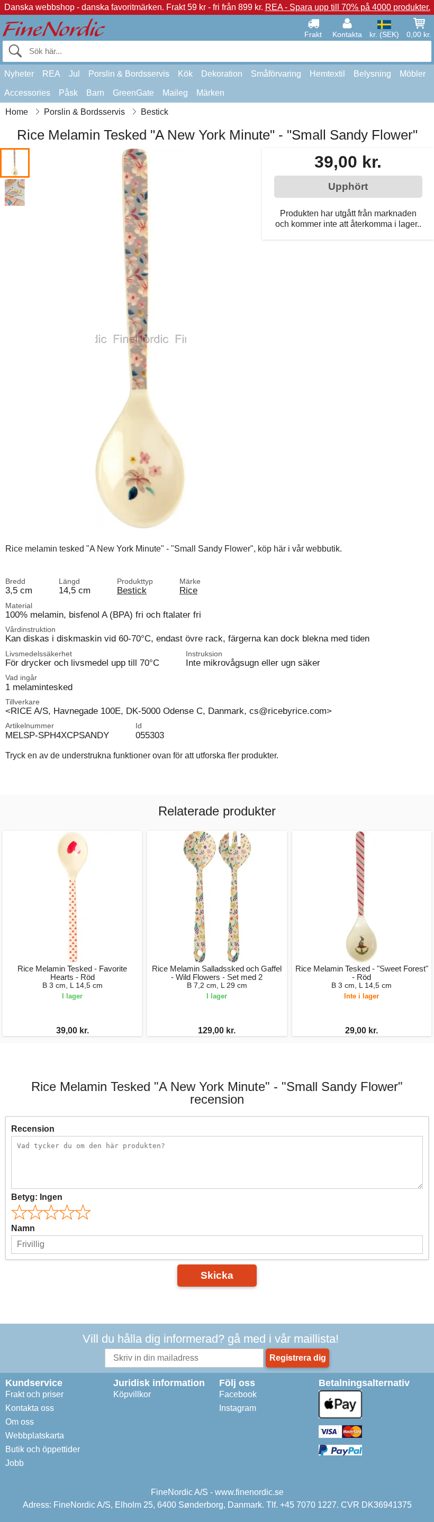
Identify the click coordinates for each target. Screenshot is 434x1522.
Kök (185, 73)
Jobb (14, 1463)
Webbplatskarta (34, 1435)
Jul (74, 73)
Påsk (68, 92)
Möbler (413, 73)
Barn (95, 92)
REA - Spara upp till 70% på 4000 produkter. (347, 7)
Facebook (238, 1394)
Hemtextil (327, 73)
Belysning (372, 73)
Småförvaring (276, 73)
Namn (23, 1228)
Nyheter (19, 73)
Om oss (19, 1421)
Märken (210, 92)
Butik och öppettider (42, 1449)
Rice (188, 590)
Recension (33, 1128)
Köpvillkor (132, 1394)
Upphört (348, 186)
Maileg (175, 92)
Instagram (237, 1408)
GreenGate (133, 92)
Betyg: (36, 1197)
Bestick (132, 590)
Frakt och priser (34, 1394)
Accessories (27, 92)
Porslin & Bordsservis (128, 73)
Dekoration (221, 73)
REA (51, 73)
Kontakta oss (29, 1408)
